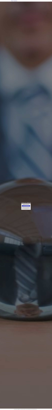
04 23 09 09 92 (26, 205)
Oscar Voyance (14, 0)
